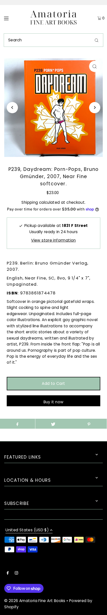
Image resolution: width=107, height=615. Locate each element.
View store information (53, 240)
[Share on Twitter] (53, 424)
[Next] (94, 107)
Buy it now (54, 402)
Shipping (29, 202)
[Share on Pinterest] (89, 424)
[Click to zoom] (94, 66)
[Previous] (12, 107)
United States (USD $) (27, 530)
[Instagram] (16, 573)
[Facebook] (8, 573)
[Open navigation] (13, 18)
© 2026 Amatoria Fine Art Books (34, 600)
